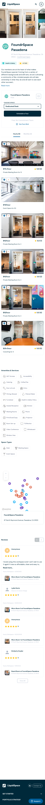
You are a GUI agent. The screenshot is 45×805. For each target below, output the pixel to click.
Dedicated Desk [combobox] (12, 106)
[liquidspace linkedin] (30, 785)
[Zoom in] (6, 473)
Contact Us (37, 786)
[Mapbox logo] (6, 509)
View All (22, 681)
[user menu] (41, 4)
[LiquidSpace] (11, 785)
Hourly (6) (16, 134)
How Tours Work (24, 124)
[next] (41, 540)
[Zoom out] (6, 478)
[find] (36, 4)
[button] (43, 23)
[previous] (37, 540)
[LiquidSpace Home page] (11, 4)
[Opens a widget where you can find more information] (35, 801)
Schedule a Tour (23, 114)
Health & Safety (10, 63)
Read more (5, 85)
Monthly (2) (28, 134)
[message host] (38, 96)
